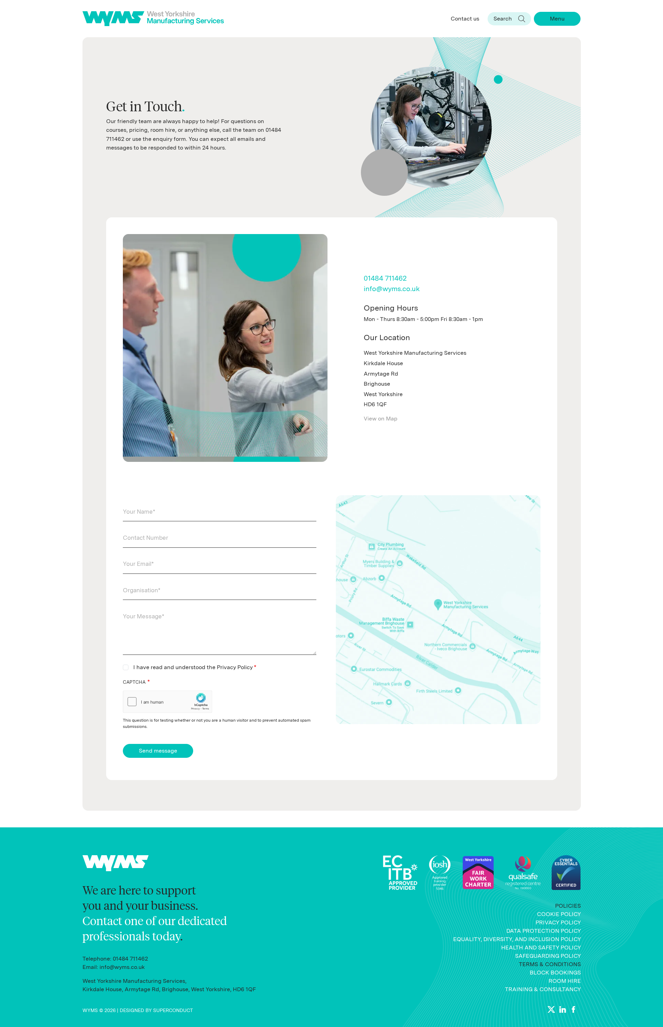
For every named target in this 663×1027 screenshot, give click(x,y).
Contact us (465, 18)
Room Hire (564, 981)
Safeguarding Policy (548, 956)
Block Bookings (555, 972)
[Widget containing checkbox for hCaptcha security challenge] (167, 701)
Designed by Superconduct (156, 1010)
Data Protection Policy (543, 931)
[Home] (156, 18)
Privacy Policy (558, 922)
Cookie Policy (559, 914)
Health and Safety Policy (541, 947)
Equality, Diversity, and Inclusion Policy (517, 939)
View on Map (380, 418)
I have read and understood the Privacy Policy (193, 667)
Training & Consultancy (543, 989)
